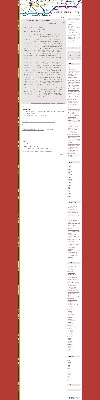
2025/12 (69, 371)
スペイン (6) (70, 333)
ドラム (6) (70, 311)
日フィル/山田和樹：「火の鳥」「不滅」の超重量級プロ (37, 20)
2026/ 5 (69, 363)
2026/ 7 (69, 360)
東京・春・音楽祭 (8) (72, 300)
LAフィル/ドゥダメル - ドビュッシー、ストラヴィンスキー (74, 220)
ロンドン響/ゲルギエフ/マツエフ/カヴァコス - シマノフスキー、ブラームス (74, 225)
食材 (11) (70, 344)
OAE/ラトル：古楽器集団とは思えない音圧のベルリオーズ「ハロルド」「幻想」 (74, 87)
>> (77, 48)
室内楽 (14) (70, 271)
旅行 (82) (70, 341)
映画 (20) (70, 317)
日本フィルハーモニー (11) (73, 292)
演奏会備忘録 (71, 42)
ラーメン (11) (71, 347)
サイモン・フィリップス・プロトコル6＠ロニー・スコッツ (74, 106)
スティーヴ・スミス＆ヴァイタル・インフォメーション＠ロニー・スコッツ (74, 72)
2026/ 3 (69, 366)
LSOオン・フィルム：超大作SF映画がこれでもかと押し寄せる (74, 92)
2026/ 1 (69, 370)
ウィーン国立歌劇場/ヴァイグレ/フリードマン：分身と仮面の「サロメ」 (74, 136)
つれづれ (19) (71, 349)
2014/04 (74, 48)
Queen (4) (70, 312)
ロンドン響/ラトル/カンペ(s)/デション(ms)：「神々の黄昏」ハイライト (74, 111)
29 (72, 59)
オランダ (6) (70, 336)
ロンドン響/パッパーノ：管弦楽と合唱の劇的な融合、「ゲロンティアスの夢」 (74, 145)
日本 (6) (69, 338)
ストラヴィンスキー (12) (73, 304)
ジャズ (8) (70, 306)
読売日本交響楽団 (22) (73, 290)
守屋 (69, 187)
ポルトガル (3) (71, 330)
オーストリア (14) (72, 327)
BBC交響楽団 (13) (72, 285)
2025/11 (69, 373)
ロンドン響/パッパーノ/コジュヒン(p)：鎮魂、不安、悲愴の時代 (74, 122)
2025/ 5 (69, 377)
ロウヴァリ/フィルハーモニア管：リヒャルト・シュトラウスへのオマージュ (74, 96)
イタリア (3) (70, 334)
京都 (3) (69, 339)
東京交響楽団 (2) (71, 298)
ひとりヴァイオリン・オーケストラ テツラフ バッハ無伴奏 (74, 236)
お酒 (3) (69, 346)
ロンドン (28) (71, 322)
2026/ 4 (69, 365)
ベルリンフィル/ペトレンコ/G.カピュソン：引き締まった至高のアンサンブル (74, 126)
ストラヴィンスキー (46, 103)
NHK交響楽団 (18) (72, 287)
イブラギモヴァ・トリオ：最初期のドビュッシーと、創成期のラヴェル (74, 77)
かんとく (70, 168)
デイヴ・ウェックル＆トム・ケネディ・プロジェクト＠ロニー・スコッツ (74, 101)
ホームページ (71, 40)
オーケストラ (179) (72, 266)
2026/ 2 (69, 368)
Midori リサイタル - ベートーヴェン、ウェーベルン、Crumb (74, 241)
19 (79, 55)
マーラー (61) (71, 301)
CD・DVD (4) (71, 314)
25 (77, 57)
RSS (70, 384)
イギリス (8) (70, 323)
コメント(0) (53, 103)
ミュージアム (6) (71, 320)
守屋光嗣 (70, 171)
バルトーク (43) (71, 303)
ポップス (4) (70, 309)
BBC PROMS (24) (71, 273)
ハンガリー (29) (71, 325)
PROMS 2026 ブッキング (73, 118)
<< (71, 48)
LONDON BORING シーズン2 (67, 12)
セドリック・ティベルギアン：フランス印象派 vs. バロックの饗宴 (74, 155)
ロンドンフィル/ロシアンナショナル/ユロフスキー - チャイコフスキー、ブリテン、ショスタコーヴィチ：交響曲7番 (74, 254)
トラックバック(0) (60, 103)
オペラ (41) (70, 268)
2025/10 (69, 374)
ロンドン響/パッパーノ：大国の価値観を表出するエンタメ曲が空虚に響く (74, 150)
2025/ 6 (69, 376)
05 (79, 52)
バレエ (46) (70, 269)
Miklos (69, 166)
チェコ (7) (70, 328)
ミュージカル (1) (71, 315)
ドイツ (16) (70, 331)
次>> (64, 17)
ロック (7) (70, 308)
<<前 (61, 17)
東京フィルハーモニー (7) (73, 296)
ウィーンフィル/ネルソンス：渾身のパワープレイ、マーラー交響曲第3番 (74, 131)
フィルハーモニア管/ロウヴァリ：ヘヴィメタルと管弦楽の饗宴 (74, 141)
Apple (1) (70, 350)
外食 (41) (70, 342)
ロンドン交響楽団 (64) (73, 277)
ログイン (71, 390)
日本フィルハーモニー (36, 103)
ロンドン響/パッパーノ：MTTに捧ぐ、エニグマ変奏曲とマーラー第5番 (74, 82)
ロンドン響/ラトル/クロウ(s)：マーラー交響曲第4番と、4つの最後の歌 (73, 115)
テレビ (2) (70, 319)
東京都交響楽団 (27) (72, 288)
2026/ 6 (69, 362)
